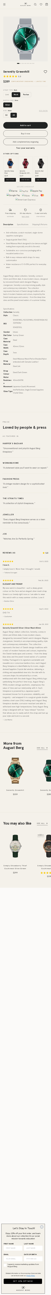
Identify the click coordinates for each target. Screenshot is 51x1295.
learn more (25, 216)
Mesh (16, 95)
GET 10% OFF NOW (23, 1281)
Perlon (26, 95)
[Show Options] (40, 1259)
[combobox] (32, 1259)
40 (14, 115)
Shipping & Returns (39, 224)
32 (6, 115)
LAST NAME (29, 1244)
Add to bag (10, 179)
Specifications (22, 224)
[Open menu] (4, 4)
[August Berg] (25, 4)
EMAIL (6, 1254)
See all (41, 748)
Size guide (43, 110)
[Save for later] (45, 71)
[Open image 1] (25, 39)
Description (8, 224)
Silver (7, 105)
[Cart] (46, 4)
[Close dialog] (42, 1227)
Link (7, 95)
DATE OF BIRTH (30, 1254)
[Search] (35, 4)
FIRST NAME (9, 1244)
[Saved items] (41, 4)
